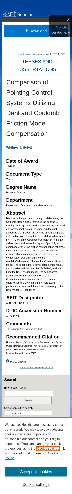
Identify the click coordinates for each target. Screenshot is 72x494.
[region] (36, 455)
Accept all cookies (36, 472)
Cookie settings (48, 448)
